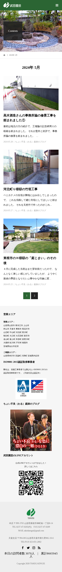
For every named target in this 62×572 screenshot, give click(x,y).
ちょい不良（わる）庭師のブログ (30, 142)
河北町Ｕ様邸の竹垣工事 (20, 189)
